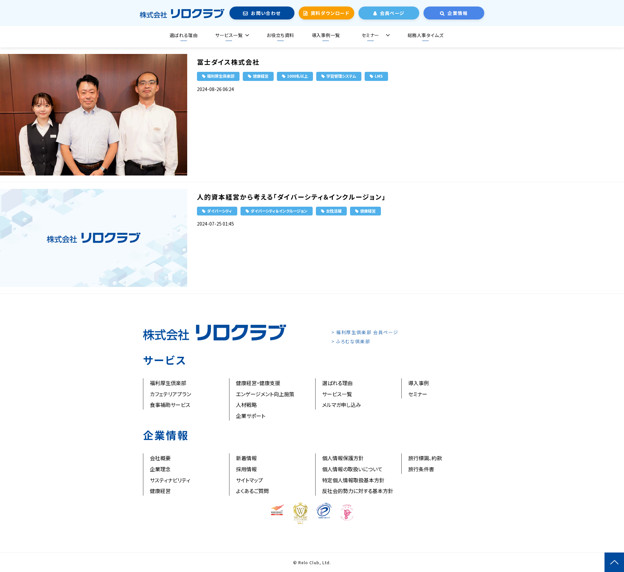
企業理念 (160, 469)
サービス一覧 (228, 35)
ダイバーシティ (219, 211)
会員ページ (392, 13)
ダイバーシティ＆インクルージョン (279, 211)
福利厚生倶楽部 (220, 76)
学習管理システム (341, 76)
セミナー (370, 35)
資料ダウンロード (330, 13)
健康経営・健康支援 (258, 383)
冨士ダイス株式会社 (228, 62)
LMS (379, 76)
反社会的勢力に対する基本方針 (357, 491)
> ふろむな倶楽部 (351, 341)
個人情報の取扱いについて (352, 469)
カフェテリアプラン (170, 394)
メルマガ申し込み (341, 405)
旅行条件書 (421, 469)
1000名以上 (297, 76)
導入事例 (418, 383)
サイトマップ (249, 480)
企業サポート (250, 416)
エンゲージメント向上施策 (265, 394)
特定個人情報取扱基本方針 (353, 480)
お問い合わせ (265, 13)
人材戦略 (246, 405)
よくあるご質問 (252, 491)
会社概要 (160, 458)
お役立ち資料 (280, 35)
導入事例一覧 (326, 35)
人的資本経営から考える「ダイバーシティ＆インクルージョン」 (291, 197)
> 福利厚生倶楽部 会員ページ (365, 332)
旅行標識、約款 (425, 458)
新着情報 (246, 458)
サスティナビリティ (170, 480)
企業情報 (458, 13)
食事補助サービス (170, 405)
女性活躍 (334, 211)
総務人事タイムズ (425, 35)
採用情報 (246, 469)
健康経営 (260, 76)
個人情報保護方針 (343, 458)
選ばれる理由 (184, 35)
